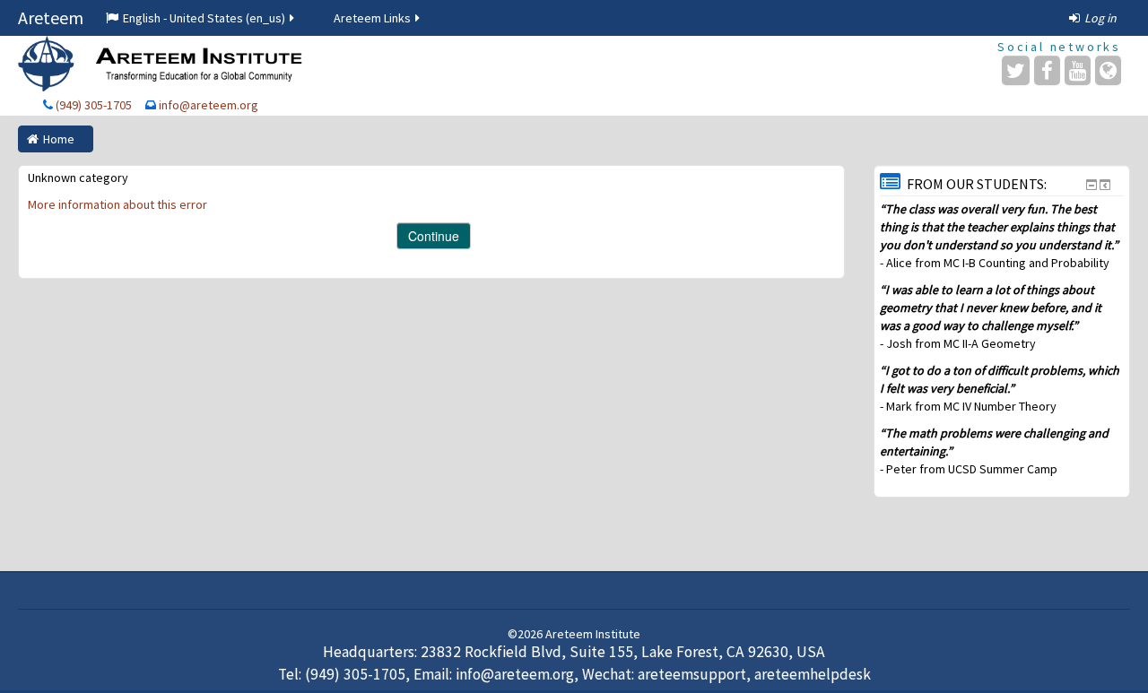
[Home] (162, 63)
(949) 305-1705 (94, 105)
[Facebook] (1047, 70)
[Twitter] (1016, 70)
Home (58, 139)
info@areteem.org (208, 105)
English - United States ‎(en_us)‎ (204, 18)
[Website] (1108, 70)
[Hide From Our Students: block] (1091, 184)
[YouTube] (1078, 70)
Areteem (50, 17)
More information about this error (117, 204)
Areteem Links (372, 18)
